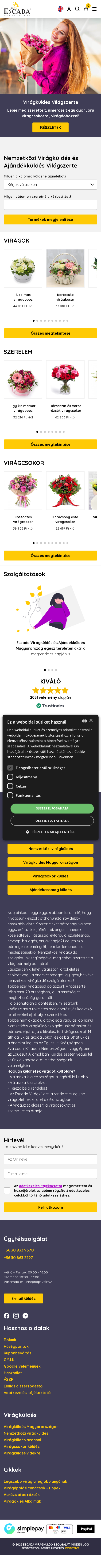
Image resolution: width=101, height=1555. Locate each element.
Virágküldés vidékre (22, 1453)
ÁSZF (8, 1379)
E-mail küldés (23, 1298)
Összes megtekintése (50, 333)
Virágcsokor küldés (50, 876)
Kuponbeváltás (17, 1353)
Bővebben (65, 757)
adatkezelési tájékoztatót (40, 1186)
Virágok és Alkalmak (22, 1501)
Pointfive (72, 1548)
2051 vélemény (43, 697)
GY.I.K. (9, 1359)
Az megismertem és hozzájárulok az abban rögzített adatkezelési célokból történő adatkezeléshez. (53, 1190)
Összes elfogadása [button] (52, 808)
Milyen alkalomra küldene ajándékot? (35, 176)
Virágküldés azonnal (22, 1439)
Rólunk (10, 1339)
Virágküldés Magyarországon (50, 862)
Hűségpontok (16, 1346)
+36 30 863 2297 (18, 1257)
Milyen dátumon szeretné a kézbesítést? (37, 196)
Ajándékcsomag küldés (51, 889)
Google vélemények (22, 1366)
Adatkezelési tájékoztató (27, 1392)
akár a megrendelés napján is (50, 648)
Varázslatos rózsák (22, 1494)
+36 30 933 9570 (19, 1250)
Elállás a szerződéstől (23, 1386)
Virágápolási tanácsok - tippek (32, 1488)
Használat (13, 1372)
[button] (50, 831)
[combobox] (84, 721)
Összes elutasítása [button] (52, 820)
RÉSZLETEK (50, 127)
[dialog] (51, 778)
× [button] (91, 720)
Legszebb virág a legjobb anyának (35, 1481)
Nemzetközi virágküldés (50, 848)
